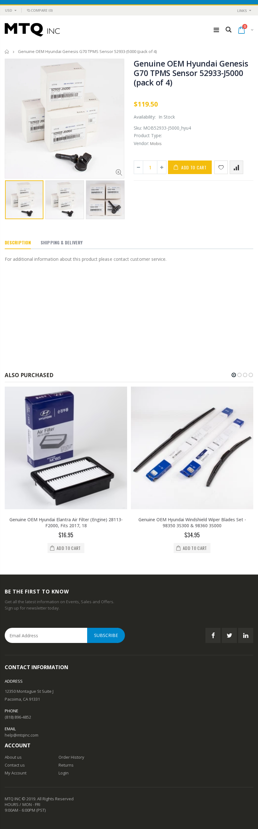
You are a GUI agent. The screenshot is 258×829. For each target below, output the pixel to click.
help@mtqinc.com (21, 735)
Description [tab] (18, 242)
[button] (234, 375)
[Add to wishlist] (221, 167)
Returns (66, 765)
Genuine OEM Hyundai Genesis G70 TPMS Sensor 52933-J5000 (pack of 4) (191, 73)
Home (7, 52)
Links (242, 10)
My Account (15, 773)
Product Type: (148, 135)
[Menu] (216, 30)
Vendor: (141, 143)
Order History (71, 757)
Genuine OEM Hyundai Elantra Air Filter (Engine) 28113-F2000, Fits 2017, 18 (66, 522)
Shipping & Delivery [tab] (61, 242)
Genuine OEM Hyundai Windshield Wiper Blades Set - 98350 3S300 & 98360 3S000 (192, 522)
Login (64, 773)
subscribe (106, 635)
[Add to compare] (236, 167)
